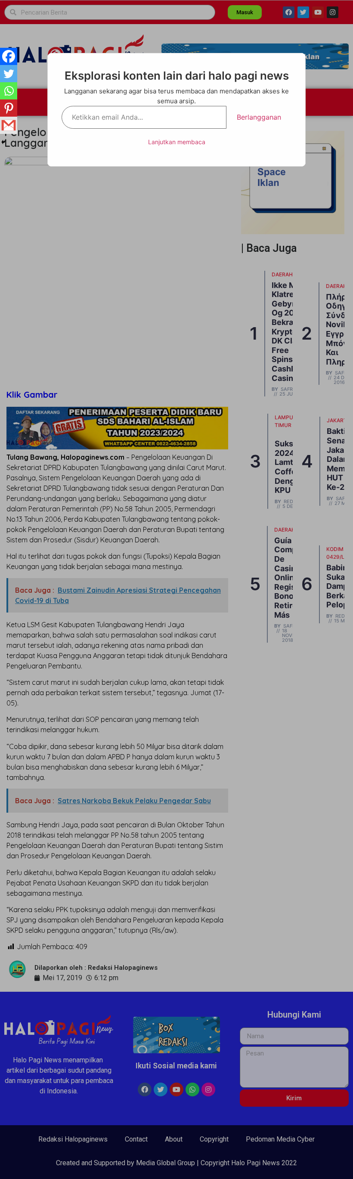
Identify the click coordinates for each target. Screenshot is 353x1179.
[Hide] (3, 142)
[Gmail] (8, 125)
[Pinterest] (8, 108)
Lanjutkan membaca (176, 141)
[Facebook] (8, 56)
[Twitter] (8, 73)
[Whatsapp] (8, 90)
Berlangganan (259, 117)
